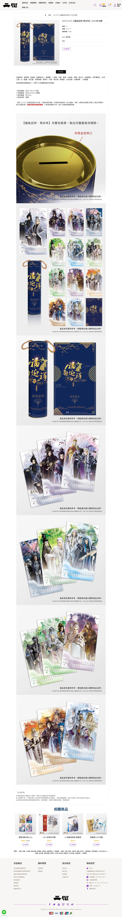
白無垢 (74, 851)
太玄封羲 (71, 853)
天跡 (56, 853)
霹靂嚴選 (33, 3)
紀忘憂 (41, 853)
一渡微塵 (84, 853)
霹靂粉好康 (92, 888)
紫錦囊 (57, 851)
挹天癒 (61, 853)
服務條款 (16, 883)
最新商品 (25, 3)
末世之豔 (102, 851)
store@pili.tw (97, 886)
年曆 (23, 851)
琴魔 (78, 851)
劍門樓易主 (95, 851)
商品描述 (60, 72)
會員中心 (64, 868)
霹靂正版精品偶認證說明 (20, 874)
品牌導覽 (40, 868)
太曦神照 (77, 853)
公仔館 (64, 3)
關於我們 (16, 886)
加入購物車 (66, 49)
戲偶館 (51, 3)
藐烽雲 (66, 853)
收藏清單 (64, 874)
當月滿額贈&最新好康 (19, 868)
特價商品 (40, 871)
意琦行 (52, 853)
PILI (66, 26)
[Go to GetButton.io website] (4, 915)
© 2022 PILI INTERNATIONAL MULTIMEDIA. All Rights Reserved (61, 909)
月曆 (20, 851)
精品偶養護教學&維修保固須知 (22, 871)
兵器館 (57, 3)
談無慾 (44, 851)
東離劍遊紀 (42, 3)
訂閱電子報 (65, 877)
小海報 (28, 851)
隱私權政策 (17, 880)
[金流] (61, 913)
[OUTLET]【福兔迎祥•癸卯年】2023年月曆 (65, 15)
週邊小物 (25, 7)
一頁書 (62, 851)
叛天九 (82, 851)
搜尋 (49, 15)
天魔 (66, 851)
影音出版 (72, 3)
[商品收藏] (19, 845)
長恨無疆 (46, 853)
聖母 (69, 851)
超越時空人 (50, 851)
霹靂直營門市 (17, 888)
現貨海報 (33, 851)
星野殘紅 (88, 851)
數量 (63, 41)
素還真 (39, 851)
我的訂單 (64, 871)
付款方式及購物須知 (19, 877)
